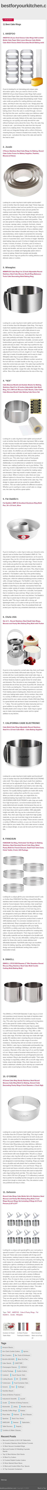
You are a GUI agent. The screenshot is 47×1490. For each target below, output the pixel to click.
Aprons (25, 1351)
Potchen (16, 1414)
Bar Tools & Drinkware (22, 1355)
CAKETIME (18, 1363)
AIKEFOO (15, 1312)
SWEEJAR (6, 1422)
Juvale (12, 1315)
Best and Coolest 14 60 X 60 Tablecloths (17, 1440)
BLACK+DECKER (8, 1359)
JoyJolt (22, 1399)
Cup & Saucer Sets (18, 1375)
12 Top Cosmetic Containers (12, 1469)
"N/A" (9, 1312)
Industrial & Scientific (9, 1399)
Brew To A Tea (23, 1359)
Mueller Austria (26, 1406)
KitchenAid (6, 1406)
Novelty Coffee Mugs (9, 1410)
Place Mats (6, 1414)
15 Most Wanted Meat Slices (12, 1463)
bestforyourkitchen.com (8, 1488)
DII (17, 1379)
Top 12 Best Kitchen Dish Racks (14, 1454)
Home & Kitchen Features (11, 1395)
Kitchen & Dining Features (19, 1403)
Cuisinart (5, 1375)
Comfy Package (7, 1371)
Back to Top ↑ (42, 1488)
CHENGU (23, 1367)
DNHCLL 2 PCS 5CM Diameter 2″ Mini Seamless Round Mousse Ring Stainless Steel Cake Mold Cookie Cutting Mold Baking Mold (23, 965)
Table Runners (7, 1426)
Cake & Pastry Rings (27, 1312)
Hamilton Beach (7, 1391)
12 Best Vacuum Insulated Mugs (14, 1446)
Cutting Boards (7, 1379)
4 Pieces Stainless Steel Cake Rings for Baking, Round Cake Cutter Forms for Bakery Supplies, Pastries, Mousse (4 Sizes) (23, 153)
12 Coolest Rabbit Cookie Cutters (14, 1460)
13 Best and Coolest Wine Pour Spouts (16, 1466)
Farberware (6, 1383)
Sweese (15, 1422)
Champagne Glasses (9, 1367)
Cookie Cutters (22, 1371)
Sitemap (4, 1480)
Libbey (15, 1406)
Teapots (18, 1426)
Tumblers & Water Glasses (11, 1430)
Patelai (22, 1410)
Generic (5, 1387)
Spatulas (5, 1418)
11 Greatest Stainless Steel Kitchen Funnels (18, 1443)
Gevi (12, 1387)
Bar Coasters (6, 1355)
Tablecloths (26, 1422)
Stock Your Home (18, 1418)
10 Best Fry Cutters (9, 1457)
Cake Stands (6, 1363)
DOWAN (24, 1379)
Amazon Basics (7, 1347)
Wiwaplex (19, 1315)
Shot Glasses (27, 1414)
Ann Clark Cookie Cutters (11, 1351)
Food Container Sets (21, 1383)
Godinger (21, 1387)
